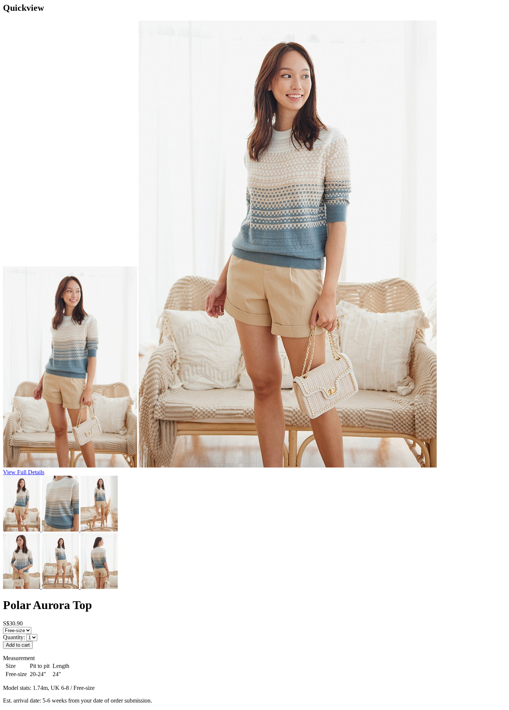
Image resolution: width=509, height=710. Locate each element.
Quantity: (14, 637)
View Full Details (23, 472)
